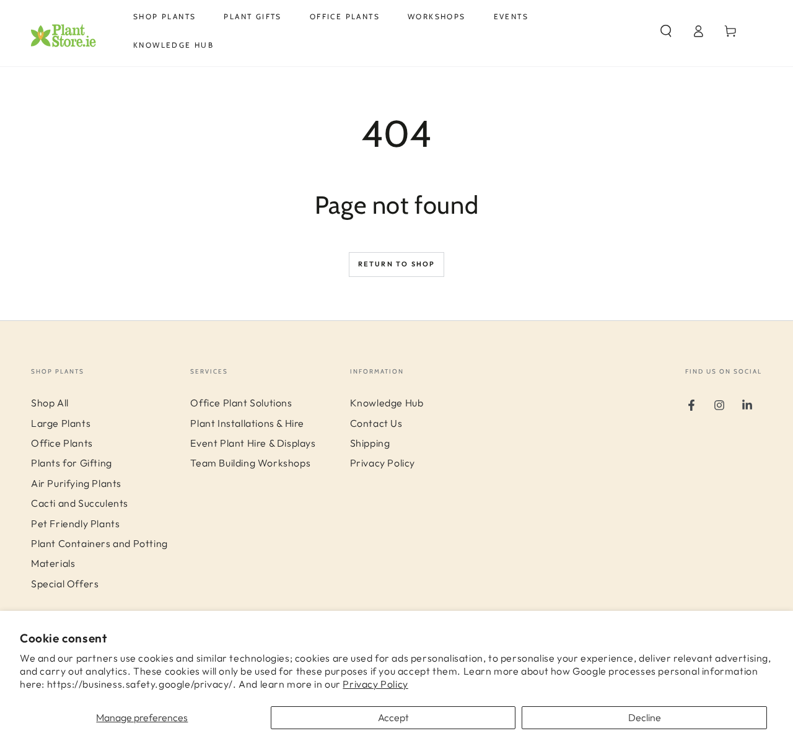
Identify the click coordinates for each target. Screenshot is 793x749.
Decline (644, 717)
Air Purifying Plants (76, 483)
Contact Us (376, 423)
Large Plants (60, 423)
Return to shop (397, 264)
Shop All (50, 402)
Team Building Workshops (250, 463)
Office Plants (62, 443)
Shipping (370, 443)
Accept (393, 717)
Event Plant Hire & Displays (252, 443)
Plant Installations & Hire (247, 423)
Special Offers (65, 583)
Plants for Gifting (71, 463)
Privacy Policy (375, 684)
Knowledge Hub (387, 402)
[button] (666, 31)
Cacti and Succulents (79, 503)
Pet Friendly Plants (75, 523)
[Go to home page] (71, 31)
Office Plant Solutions (241, 402)
